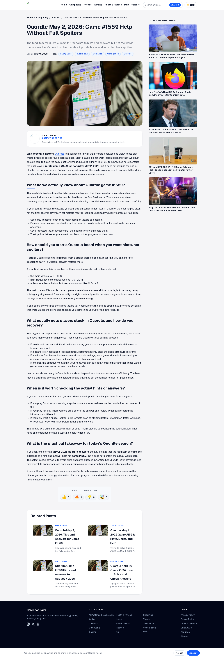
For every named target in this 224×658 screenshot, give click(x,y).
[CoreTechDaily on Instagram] (28, 624)
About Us (185, 632)
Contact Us (186, 627)
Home (30, 17)
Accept (193, 653)
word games (113, 54)
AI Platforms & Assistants (101, 615)
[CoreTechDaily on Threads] (37, 624)
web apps (97, 54)
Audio (64, 4)
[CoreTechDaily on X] (33, 624)
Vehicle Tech (149, 627)
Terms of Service (189, 623)
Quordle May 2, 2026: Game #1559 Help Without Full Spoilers (95, 17)
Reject (179, 653)
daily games (65, 54)
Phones (88, 4)
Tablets (147, 619)
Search (175, 5)
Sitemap (184, 636)
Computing (75, 4)
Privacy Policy (188, 615)
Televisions (149, 623)
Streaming (148, 615)
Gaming (98, 4)
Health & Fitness (113, 4)
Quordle (128, 54)
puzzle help (82, 54)
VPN (145, 632)
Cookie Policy (187, 619)
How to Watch (123, 623)
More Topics (131, 4)
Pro (117, 632)
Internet (56, 17)
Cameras (93, 623)
